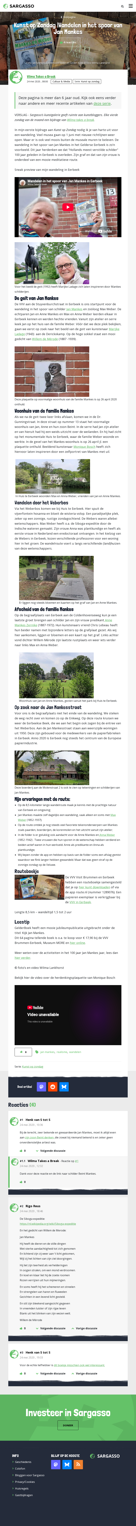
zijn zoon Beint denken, (40, 1137)
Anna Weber (107, 835)
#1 (76, 1161)
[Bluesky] (67, 1464)
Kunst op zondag (90, 81)
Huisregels (22, 1488)
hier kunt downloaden (94, 887)
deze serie (102, 103)
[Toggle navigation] (131, 6)
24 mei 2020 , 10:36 (31, 1125)
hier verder (22, 958)
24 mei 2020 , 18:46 (31, 1211)
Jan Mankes (74, 309)
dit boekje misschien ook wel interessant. (79, 1365)
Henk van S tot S (38, 1120)
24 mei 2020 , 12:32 (31, 1166)
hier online (77, 943)
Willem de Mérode (45, 339)
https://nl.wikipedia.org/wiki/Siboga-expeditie (48, 1224)
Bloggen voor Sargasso (29, 1475)
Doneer (68, 1425)
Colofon (20, 1468)
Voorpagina (69, 17)
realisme (62, 1052)
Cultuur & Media (61, 81)
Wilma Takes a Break (41, 76)
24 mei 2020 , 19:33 (31, 1357)
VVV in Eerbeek (80, 902)
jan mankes (47, 1052)
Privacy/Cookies (25, 1482)
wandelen (75, 1052)
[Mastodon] (55, 1464)
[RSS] (78, 1464)
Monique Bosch (84, 447)
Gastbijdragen (24, 1495)
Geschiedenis (23, 1462)
